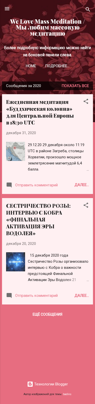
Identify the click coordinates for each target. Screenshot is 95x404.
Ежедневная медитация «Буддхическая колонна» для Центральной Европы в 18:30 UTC (40, 112)
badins (67, 394)
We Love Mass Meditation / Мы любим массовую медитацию (47, 27)
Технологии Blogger (50, 384)
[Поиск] (88, 10)
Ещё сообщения (47, 314)
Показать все (75, 85)
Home (31, 66)
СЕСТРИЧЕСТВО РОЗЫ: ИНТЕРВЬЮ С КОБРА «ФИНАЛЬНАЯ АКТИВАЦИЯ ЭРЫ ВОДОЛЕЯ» (38, 219)
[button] (86, 102)
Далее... (81, 185)
